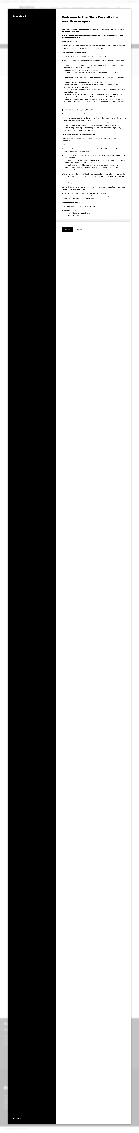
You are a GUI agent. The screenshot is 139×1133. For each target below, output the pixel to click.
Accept (67, 229)
